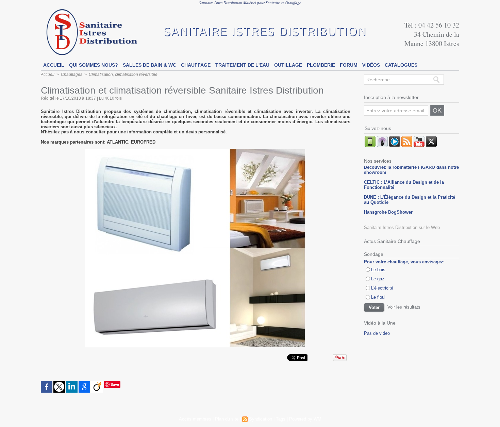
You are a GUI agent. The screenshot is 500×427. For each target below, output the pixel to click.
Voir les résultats (403, 307)
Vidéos (371, 65)
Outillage (288, 65)
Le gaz (377, 278)
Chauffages (71, 74)
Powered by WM (305, 419)
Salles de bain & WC (149, 65)
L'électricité (382, 288)
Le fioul (378, 297)
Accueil (53, 65)
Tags (280, 419)
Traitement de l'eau (242, 65)
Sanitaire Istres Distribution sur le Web (402, 227)
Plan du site (226, 419)
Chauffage (196, 65)
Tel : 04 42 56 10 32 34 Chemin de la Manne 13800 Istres (431, 34)
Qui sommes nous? (93, 65)
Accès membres (195, 419)
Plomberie (321, 65)
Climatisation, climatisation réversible (123, 74)
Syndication (260, 419)
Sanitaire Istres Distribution (264, 32)
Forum (348, 65)
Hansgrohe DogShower (388, 209)
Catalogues (401, 65)
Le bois (378, 269)
